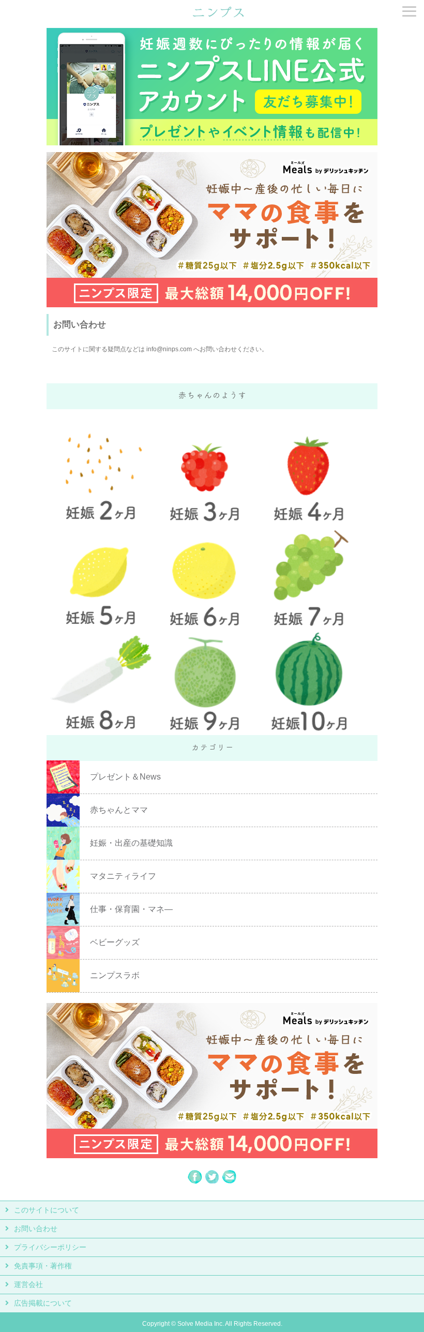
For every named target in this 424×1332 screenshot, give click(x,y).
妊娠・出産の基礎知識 (131, 843)
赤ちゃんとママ (119, 809)
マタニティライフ (123, 876)
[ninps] (218, 15)
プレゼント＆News (125, 776)
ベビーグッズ (115, 942)
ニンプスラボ (115, 975)
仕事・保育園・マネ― (131, 909)
